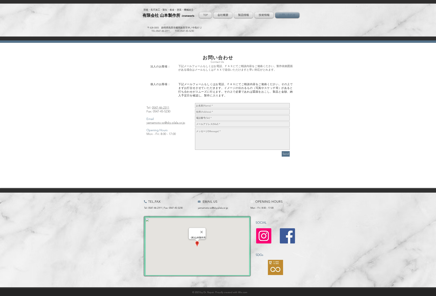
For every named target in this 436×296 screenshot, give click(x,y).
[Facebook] (287, 235)
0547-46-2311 (160, 108)
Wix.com (242, 292)
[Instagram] (263, 235)
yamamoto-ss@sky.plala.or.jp (165, 123)
